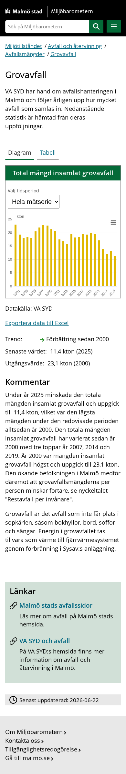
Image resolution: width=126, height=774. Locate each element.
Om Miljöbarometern (34, 732)
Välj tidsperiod (23, 191)
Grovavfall (63, 54)
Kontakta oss (22, 740)
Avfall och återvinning (75, 46)
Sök (96, 26)
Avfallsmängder (25, 54)
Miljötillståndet (23, 46)
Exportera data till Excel (37, 323)
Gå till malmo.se (27, 758)
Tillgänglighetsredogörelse (41, 749)
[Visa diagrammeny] (113, 222)
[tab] (21, 151)
